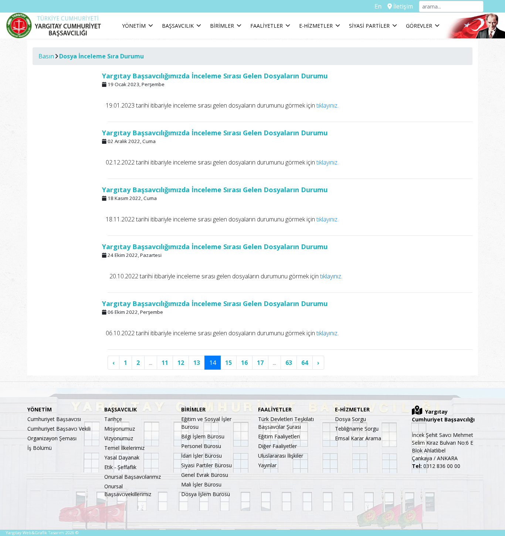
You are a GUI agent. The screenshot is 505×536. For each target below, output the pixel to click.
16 (244, 363)
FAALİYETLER (266, 25)
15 (228, 363)
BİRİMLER (222, 25)
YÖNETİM (134, 25)
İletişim (402, 6)
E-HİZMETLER (316, 25)
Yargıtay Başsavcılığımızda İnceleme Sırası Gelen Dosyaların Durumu (215, 75)
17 (260, 363)
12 (180, 363)
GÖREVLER (419, 25)
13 (196, 363)
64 (304, 363)
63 (288, 363)
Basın (46, 56)
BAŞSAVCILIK (178, 25)
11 (165, 363)
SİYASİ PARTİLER (369, 25)
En (378, 6)
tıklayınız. (327, 105)
